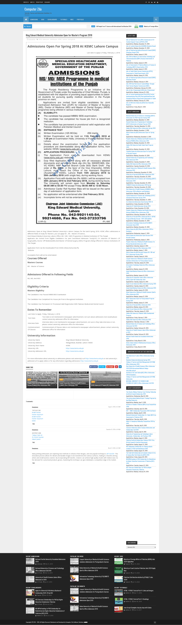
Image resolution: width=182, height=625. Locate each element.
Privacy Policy (39, 2)
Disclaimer (47, 2)
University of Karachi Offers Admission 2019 (138, 305)
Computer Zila (33, 9)
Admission (45, 39)
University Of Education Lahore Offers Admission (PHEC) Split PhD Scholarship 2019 (139, 278)
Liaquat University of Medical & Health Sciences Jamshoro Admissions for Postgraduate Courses (139, 259)
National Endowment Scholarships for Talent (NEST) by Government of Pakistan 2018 (141, 416)
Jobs (42, 19)
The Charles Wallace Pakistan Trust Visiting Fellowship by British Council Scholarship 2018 (141, 393)
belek (34, 421)
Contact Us (26, 2)
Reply (34, 424)
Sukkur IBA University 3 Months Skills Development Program (140, 314)
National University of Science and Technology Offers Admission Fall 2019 (140, 325)
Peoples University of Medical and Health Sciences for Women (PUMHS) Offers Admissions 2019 (141, 140)
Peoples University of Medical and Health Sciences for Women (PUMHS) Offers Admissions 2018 (42, 384)
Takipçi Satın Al (37, 435)
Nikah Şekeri (36, 439)
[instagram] (149, 2)
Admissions (34, 19)
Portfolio (80, 19)
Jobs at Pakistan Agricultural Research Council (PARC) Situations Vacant (141, 78)
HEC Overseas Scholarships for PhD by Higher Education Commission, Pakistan (138, 468)
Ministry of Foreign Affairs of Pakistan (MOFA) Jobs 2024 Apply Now (146, 26)
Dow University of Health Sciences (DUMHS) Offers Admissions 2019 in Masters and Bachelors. (140, 190)
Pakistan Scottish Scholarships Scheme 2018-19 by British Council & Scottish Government (140, 441)
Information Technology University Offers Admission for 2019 (140, 266)
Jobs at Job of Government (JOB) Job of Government (140, 90)
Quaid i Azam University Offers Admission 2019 (139, 309)
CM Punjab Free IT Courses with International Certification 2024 (98, 26)
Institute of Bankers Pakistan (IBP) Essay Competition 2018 (141, 405)
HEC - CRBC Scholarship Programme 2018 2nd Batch (141, 411)
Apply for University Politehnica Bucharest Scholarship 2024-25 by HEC (48, 591)
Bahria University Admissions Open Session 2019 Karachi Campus (139, 236)
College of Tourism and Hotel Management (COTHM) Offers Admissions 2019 (140, 363)
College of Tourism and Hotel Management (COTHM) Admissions (140, 378)
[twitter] (155, 2)
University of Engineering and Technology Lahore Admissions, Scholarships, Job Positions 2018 (139, 435)
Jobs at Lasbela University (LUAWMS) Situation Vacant (141, 46)
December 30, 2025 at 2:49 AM (113, 429)
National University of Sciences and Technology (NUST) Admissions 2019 (141, 179)
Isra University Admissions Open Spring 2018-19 (139, 202)
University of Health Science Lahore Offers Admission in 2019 (140, 331)
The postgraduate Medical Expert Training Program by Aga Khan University (141, 399)
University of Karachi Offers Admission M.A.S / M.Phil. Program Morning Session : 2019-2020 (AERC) (141, 217)
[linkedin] (152, 2)
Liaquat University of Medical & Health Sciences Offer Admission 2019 (141, 169)
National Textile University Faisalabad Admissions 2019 (139, 337)
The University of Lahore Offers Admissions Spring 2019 (140, 357)
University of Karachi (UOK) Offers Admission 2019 (140, 174)
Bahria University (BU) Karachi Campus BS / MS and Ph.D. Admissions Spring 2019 (140, 253)
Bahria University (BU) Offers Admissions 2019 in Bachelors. (139, 230)
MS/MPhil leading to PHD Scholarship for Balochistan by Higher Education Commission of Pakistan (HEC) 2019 (140, 461)
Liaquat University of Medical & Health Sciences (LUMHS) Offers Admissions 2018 (72, 384)
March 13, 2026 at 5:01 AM (114, 448)
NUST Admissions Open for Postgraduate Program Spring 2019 (140, 299)
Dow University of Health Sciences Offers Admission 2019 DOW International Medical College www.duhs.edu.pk (140, 368)
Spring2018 (71, 39)
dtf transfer (110, 454)
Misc (72, 19)
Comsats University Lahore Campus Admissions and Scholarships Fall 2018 (140, 428)
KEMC (60, 39)
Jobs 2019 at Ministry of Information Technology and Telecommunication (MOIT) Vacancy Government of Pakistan (140, 58)
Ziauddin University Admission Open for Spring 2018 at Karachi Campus (140, 152)
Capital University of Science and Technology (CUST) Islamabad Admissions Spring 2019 (140, 196)
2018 (40, 39)
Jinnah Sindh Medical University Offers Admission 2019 (141, 288)
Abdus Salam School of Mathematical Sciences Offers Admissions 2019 (141, 344)
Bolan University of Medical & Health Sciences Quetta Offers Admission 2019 (141, 293)
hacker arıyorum (37, 415)
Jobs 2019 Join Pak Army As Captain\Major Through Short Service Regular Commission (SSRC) (140, 85)
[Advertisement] (141, 507)
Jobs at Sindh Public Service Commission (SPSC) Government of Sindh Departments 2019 (139, 72)
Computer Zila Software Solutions (75, 622)
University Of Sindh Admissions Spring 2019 (138, 206)
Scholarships (52, 19)
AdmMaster (53, 39)
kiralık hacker (36, 412)
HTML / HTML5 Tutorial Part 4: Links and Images (138, 590)
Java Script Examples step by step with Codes (137, 607)
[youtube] (157, 2)
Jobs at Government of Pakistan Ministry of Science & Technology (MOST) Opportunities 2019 (141, 66)
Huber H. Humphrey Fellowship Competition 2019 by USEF (140, 422)
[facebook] (146, 2)
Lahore (65, 39)
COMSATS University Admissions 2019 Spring (138, 185)
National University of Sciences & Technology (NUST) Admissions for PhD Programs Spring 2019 (140, 116)
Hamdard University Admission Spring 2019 (138, 360)
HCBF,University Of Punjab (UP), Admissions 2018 (105, 385)
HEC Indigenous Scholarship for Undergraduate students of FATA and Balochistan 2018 (139, 447)
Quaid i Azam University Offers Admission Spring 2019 (141, 284)
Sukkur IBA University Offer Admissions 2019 (138, 164)
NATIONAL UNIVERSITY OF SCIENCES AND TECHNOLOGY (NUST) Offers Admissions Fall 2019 (140, 382)
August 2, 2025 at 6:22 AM (114, 407)
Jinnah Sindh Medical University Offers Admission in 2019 (140, 272)
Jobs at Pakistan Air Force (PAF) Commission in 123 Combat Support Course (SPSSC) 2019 (140, 41)
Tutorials (63, 19)
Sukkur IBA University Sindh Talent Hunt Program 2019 (139, 146)
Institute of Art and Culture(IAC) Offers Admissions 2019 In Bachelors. (140, 373)
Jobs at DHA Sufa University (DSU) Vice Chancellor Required (140, 104)
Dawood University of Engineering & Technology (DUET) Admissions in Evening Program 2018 (139, 123)
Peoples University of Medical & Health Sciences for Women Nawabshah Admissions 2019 (140, 243)
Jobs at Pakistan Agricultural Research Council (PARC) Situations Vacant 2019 (141, 51)
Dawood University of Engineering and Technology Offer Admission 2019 (139, 158)
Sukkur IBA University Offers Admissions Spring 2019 (140, 128)
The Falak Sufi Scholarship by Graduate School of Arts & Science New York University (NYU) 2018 (141, 454)
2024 (77, 26)
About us (32, 2)
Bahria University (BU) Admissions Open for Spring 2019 (140, 133)
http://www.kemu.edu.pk (75, 348)
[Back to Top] (155, 622)
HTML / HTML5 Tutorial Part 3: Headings (136, 599)
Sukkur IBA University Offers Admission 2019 (138, 319)
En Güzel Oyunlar (38, 437)
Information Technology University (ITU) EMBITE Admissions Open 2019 (139, 224)
